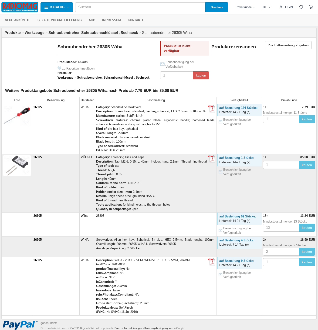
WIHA (85, 107)
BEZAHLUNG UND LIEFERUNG (59, 20)
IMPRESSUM (111, 20)
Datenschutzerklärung (127, 328)
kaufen (201, 75)
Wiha (84, 215)
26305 (38, 107)
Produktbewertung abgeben (288, 45)
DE (265, 7)
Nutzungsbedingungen (158, 328)
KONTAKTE (136, 20)
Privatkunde (244, 7)
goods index (49, 323)
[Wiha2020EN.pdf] (211, 109)
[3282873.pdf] (211, 262)
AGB (92, 20)
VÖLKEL (87, 157)
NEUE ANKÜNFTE (17, 20)
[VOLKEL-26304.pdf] (211, 159)
